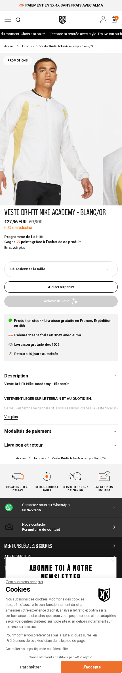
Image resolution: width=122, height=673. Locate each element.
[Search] (18, 20)
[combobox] (18, 20)
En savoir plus (14, 248)
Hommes (27, 46)
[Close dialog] (113, 560)
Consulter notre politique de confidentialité (37, 649)
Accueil (9, 46)
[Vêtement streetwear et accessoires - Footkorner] (62, 20)
